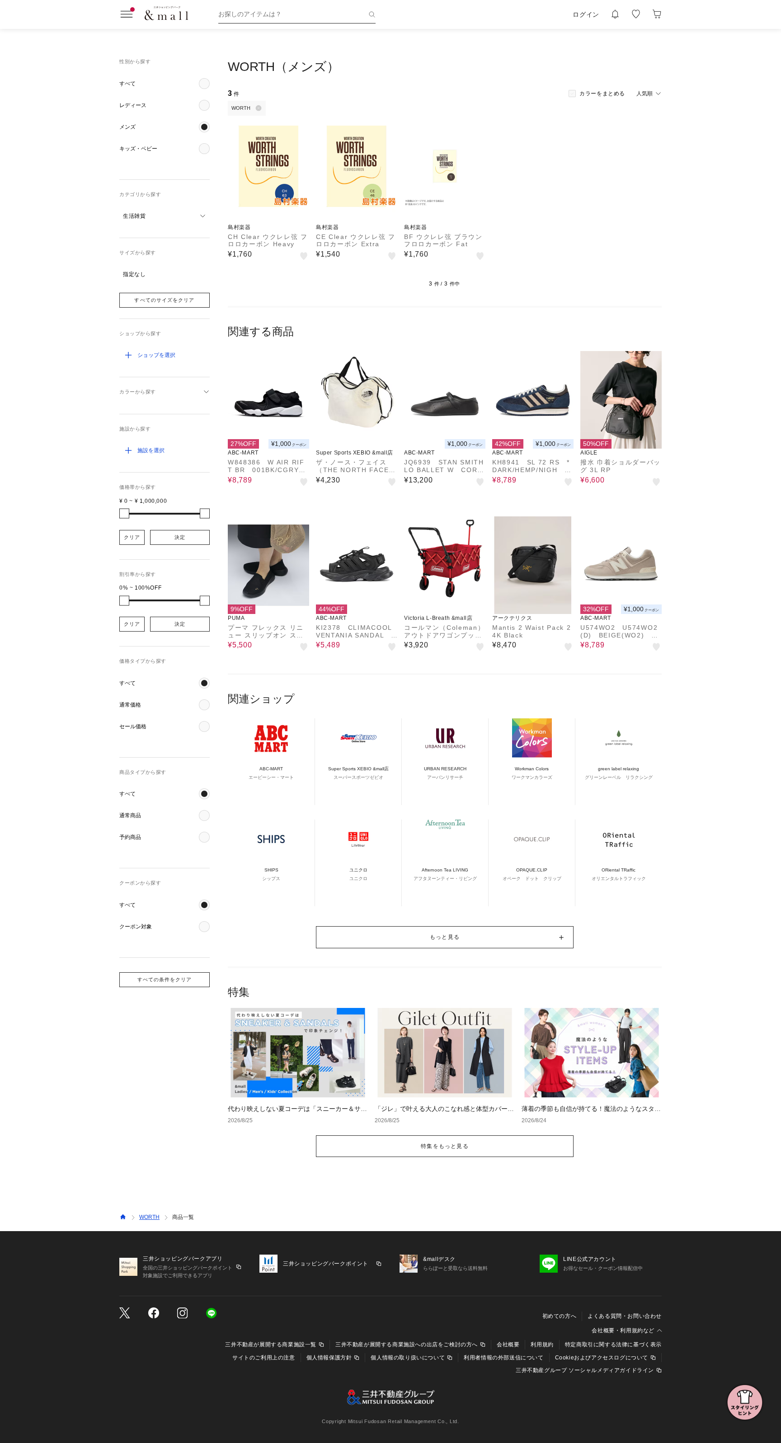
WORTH (149, 1217)
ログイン (586, 14)
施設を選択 (151, 450)
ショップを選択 (156, 355)
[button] (164, 83)
